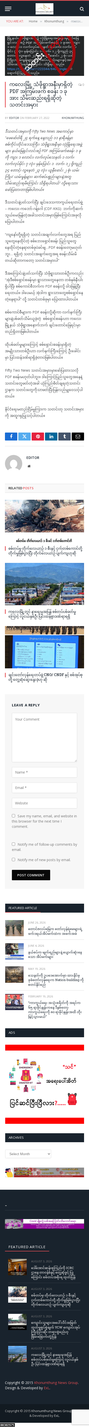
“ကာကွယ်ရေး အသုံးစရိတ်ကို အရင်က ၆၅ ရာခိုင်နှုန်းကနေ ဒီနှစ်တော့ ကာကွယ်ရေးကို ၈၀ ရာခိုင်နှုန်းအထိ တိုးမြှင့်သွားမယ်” (55, 1009)
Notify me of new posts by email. (44, 859)
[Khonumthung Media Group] (44, 9)
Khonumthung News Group (56, 1382)
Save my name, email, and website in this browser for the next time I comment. (44, 821)
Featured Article (23, 908)
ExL (46, 1387)
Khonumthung (73, 118)
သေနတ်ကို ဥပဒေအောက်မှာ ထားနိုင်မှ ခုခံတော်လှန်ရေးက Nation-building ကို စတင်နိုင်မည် (56, 980)
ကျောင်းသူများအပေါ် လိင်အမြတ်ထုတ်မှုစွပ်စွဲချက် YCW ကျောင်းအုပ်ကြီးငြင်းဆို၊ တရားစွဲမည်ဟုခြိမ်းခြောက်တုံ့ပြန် (55, 1329)
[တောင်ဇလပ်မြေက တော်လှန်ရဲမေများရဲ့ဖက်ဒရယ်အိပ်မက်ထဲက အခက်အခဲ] (14, 928)
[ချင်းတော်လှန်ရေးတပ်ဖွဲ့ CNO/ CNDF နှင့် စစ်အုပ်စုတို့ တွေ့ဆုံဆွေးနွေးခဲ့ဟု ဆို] (44, 647)
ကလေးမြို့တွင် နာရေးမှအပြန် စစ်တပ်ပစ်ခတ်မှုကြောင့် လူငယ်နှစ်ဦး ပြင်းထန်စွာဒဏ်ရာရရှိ (42, 614)
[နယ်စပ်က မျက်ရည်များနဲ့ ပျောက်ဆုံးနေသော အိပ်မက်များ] (14, 951)
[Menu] (8, 8)
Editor (14, 118)
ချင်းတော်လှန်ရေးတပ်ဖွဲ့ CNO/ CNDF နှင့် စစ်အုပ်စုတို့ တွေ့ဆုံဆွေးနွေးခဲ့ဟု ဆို (45, 677)
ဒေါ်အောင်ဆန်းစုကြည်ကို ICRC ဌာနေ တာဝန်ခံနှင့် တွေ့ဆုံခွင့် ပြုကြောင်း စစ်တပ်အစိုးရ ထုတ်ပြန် (53, 1272)
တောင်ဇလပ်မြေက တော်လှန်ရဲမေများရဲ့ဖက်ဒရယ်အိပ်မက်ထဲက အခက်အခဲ (55, 931)
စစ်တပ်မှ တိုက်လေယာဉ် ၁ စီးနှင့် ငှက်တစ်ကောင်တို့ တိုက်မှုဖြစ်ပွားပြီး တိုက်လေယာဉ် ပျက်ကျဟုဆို (45, 550)
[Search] (81, 8)
